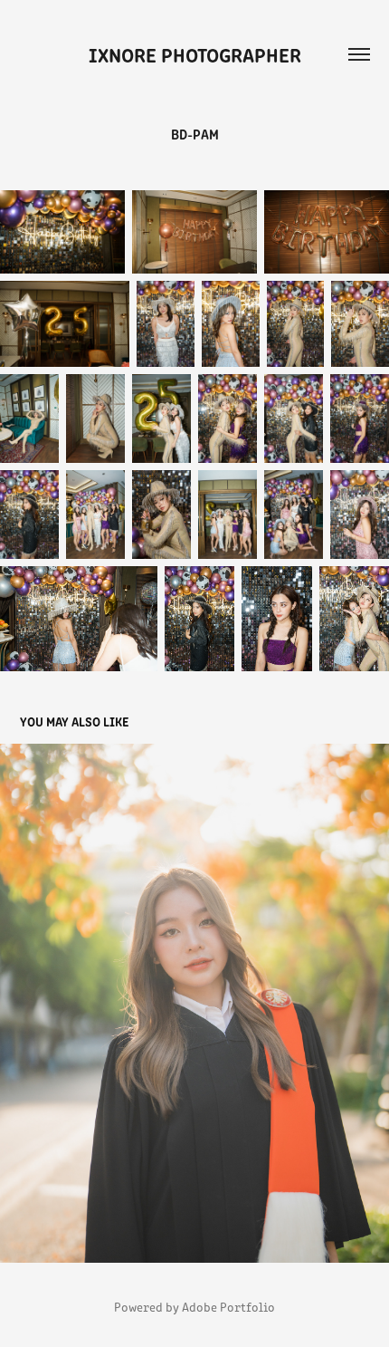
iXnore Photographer (195, 54)
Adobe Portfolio (228, 1306)
